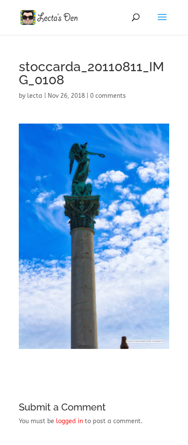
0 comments (108, 96)
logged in (69, 421)
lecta (34, 96)
